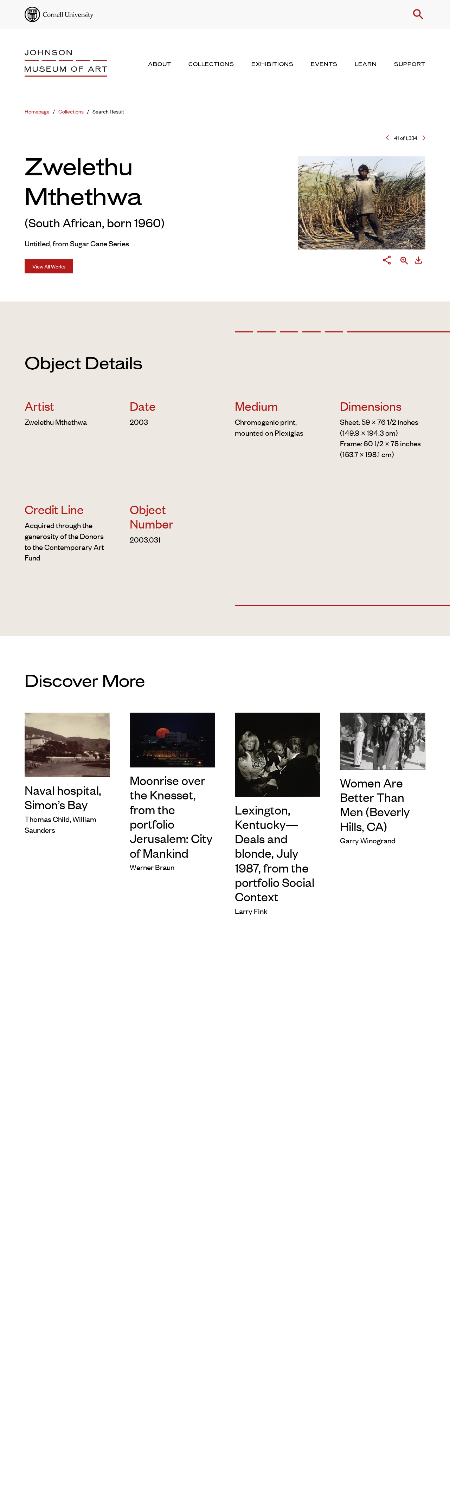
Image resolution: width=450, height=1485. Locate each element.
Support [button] (409, 64)
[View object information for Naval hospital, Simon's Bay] (67, 743)
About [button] (159, 64)
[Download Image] (418, 261)
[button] (418, 14)
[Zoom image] (404, 261)
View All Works (48, 266)
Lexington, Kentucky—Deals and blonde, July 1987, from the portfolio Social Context (274, 853)
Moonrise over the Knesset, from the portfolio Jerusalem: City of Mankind (171, 816)
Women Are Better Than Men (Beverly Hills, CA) (375, 804)
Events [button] (324, 64)
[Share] (386, 261)
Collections (71, 111)
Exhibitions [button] (272, 64)
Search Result (108, 111)
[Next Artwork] (424, 138)
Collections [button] (211, 64)
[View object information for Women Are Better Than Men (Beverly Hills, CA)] (382, 740)
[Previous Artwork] (387, 138)
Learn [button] (366, 64)
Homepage (37, 111)
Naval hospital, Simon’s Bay (63, 797)
